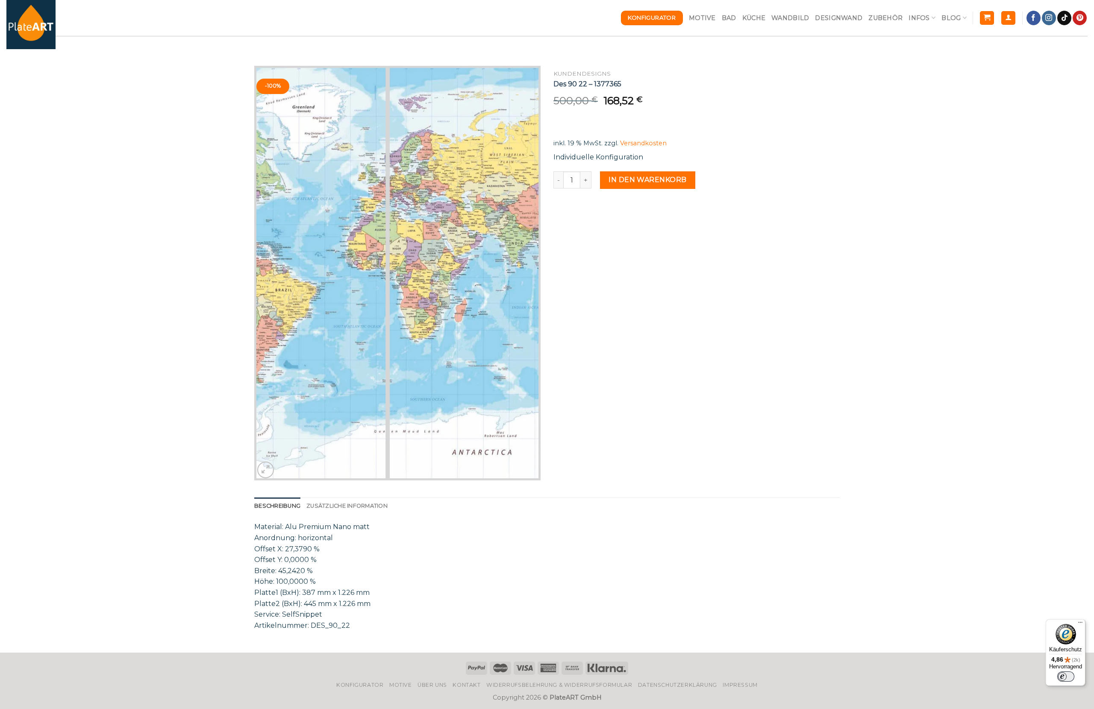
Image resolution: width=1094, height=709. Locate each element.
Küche (753, 18)
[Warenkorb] (987, 18)
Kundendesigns (582, 73)
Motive (702, 18)
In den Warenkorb (648, 180)
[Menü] (1080, 624)
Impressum (740, 685)
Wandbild (790, 18)
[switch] (1065, 676)
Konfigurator (359, 685)
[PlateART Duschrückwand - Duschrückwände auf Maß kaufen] (31, 24)
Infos (919, 18)
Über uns (432, 685)
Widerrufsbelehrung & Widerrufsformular (559, 685)
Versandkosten (643, 143)
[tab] (277, 506)
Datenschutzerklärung (677, 685)
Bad (729, 18)
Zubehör (885, 18)
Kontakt (466, 685)
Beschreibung (277, 506)
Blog (951, 18)
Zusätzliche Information (347, 506)
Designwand (838, 18)
